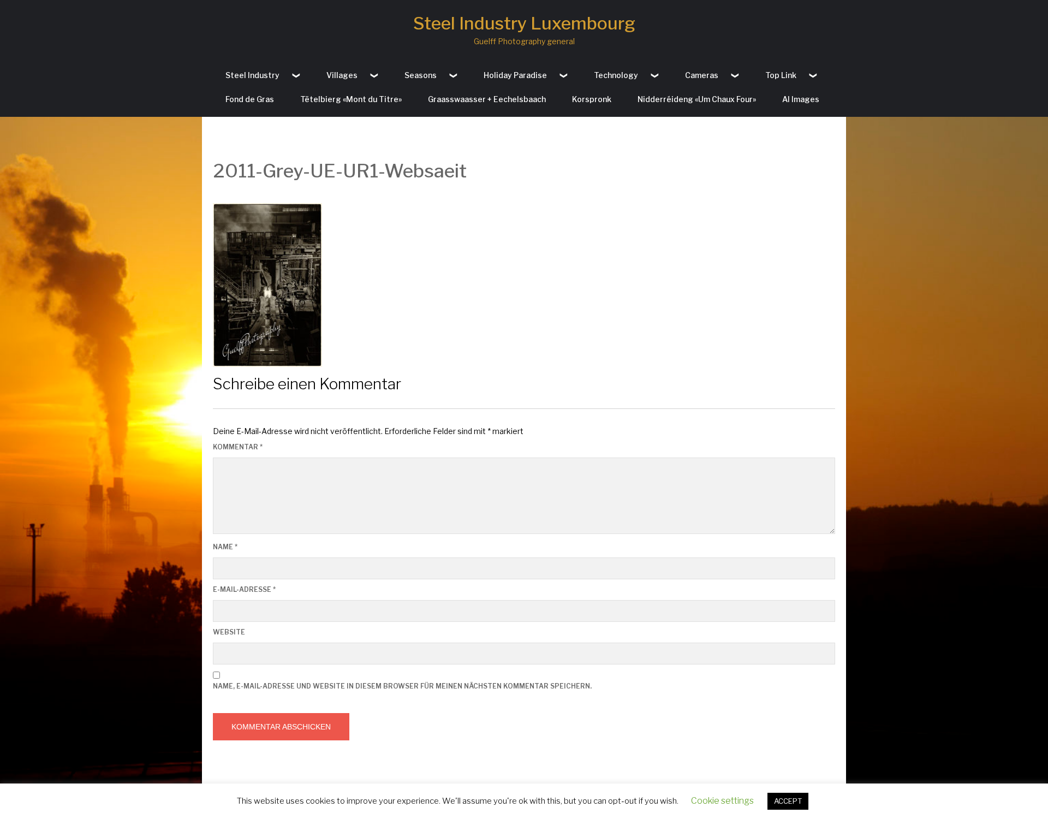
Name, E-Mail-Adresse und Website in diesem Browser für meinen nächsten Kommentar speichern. (402, 686)
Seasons (420, 75)
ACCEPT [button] (788, 801)
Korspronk (591, 99)
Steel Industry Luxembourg (524, 23)
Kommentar (238, 447)
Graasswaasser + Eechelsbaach (487, 99)
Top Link (780, 75)
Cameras (701, 75)
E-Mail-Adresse (244, 589)
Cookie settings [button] (722, 801)
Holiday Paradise (515, 75)
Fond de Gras (249, 99)
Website (229, 632)
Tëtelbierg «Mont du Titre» (351, 99)
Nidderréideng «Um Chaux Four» (697, 99)
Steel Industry (252, 75)
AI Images (800, 99)
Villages (342, 75)
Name (225, 547)
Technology (616, 75)
